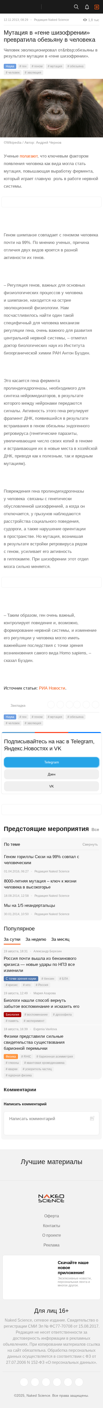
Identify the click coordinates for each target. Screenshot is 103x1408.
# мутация (55, 66)
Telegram (51, 762)
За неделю (36, 939)
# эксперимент (34, 1021)
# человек (13, 72)
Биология (12, 1014)
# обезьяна (76, 66)
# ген (23, 66)
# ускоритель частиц (37, 1069)
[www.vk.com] (35, 1382)
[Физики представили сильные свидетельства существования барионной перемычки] (91, 1042)
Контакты (51, 1226)
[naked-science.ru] (79, 1382)
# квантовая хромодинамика (44, 1063)
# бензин (48, 978)
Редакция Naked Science (51, 20)
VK (51, 786)
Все (95, 829)
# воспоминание (36, 1014)
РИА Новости (52, 688)
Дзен (52, 774)
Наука (10, 66)
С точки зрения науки (21, 978)
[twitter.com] (24, 1382)
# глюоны (12, 1063)
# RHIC (26, 1056)
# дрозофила (62, 1014)
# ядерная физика (19, 1075)
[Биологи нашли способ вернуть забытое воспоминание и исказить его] (91, 1006)
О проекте (51, 1235)
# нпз (26, 985)
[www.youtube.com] (46, 1382)
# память (12, 1021)
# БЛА (64, 978)
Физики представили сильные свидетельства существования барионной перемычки (34, 1042)
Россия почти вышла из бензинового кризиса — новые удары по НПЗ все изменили (40, 964)
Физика (11, 1056)
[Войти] (96, 7)
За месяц (60, 939)
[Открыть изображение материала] (51, 108)
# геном (37, 66)
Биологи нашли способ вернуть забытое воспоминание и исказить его (41, 1003)
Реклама (52, 1245)
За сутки (12, 939)
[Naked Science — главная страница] (25, 7)
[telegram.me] (68, 1382)
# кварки (12, 1069)
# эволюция (33, 72)
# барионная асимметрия (54, 1056)
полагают (29, 156)
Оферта (51, 1216)
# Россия (42, 985)
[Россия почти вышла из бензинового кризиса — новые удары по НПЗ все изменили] (91, 964)
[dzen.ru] (57, 1382)
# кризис (12, 985)
